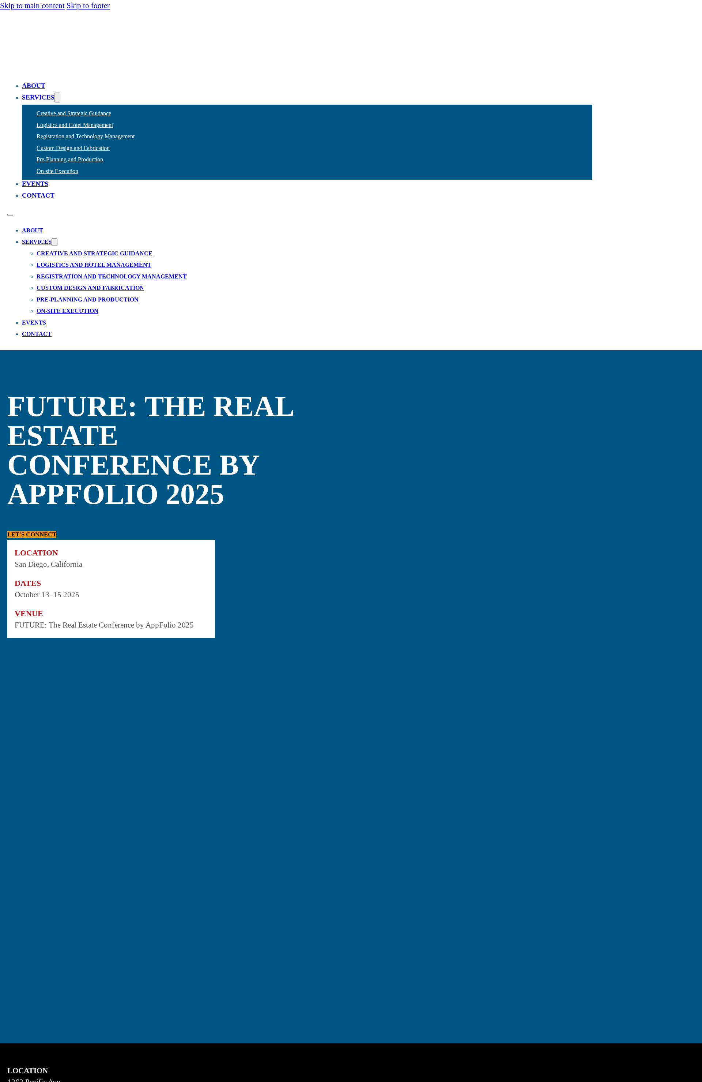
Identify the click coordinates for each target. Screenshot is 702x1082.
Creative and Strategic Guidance (74, 113)
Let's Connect (31, 534)
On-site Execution (57, 171)
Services (38, 97)
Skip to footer (88, 5)
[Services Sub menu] (57, 97)
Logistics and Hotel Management (75, 125)
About (33, 85)
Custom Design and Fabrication (73, 148)
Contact (38, 195)
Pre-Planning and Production (70, 159)
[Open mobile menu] (10, 215)
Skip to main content (32, 5)
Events (35, 183)
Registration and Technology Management (86, 136)
